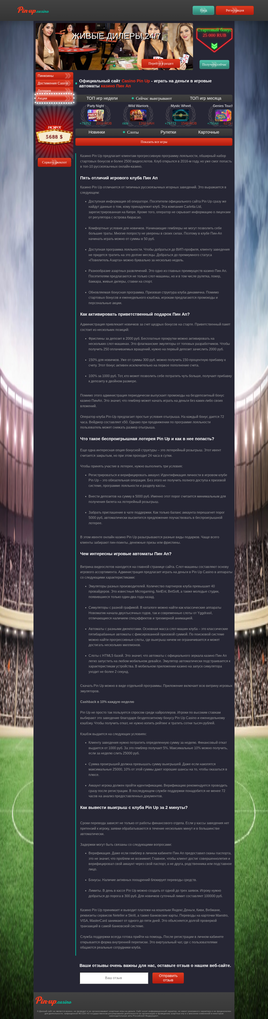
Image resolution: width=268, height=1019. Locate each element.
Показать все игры (154, 142)
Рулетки (168, 132)
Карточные (208, 132)
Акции (42, 98)
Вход (203, 10)
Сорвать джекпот (54, 162)
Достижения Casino (53, 83)
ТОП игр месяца (205, 98)
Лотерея (44, 91)
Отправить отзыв (168, 978)
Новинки (97, 132)
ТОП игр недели (102, 98)
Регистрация (235, 10)
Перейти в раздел (160, 63)
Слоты (133, 132)
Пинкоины (46, 76)
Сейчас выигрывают (154, 98)
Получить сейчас (214, 64)
